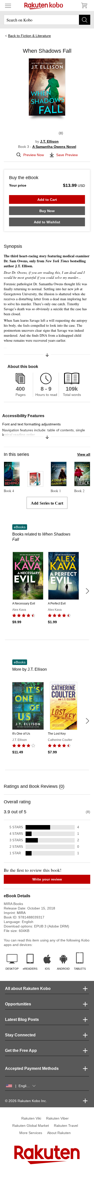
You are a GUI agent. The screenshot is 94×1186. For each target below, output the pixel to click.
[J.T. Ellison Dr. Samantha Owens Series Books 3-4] (35, 484)
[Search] (84, 20)
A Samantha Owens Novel (54, 147)
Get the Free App (21, 1050)
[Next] (87, 591)
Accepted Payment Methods (32, 1068)
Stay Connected (20, 1035)
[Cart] (84, 5)
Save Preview (67, 155)
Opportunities (18, 1004)
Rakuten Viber (57, 1118)
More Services (30, 1133)
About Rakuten (59, 1133)
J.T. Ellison (49, 141)
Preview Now (33, 155)
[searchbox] (47, 20)
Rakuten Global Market (30, 1126)
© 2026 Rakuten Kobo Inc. (26, 1101)
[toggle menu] (8, 5)
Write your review (47, 879)
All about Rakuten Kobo (28, 988)
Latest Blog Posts (22, 1019)
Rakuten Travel (66, 1126)
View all (83, 454)
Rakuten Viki (31, 1118)
